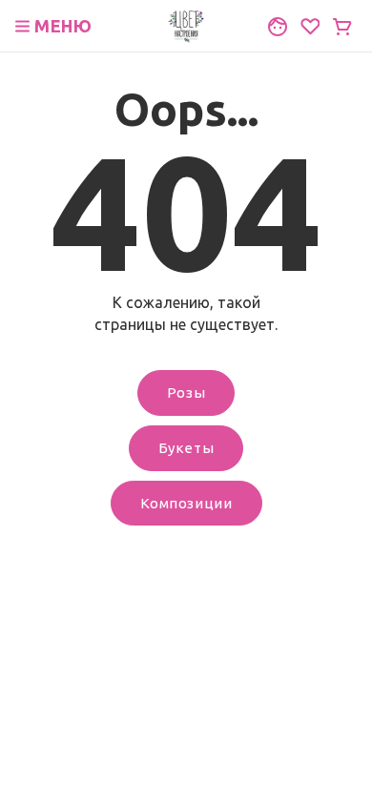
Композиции (186, 503)
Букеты (186, 448)
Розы (186, 392)
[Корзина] (342, 26)
